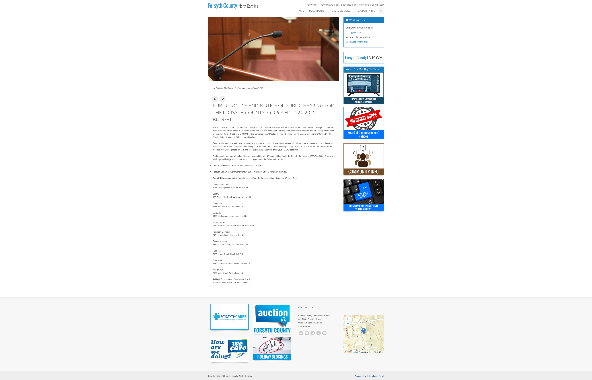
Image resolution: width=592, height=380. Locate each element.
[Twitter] (318, 333)
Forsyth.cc (312, 5)
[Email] (324, 333)
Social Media (378, 5)
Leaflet (355, 352)
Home (301, 10)
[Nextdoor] (307, 333)
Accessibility (360, 375)
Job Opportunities (354, 32)
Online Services (343, 5)
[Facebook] (312, 333)
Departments (327, 5)
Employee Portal (376, 375)
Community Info (361, 5)
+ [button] (348, 319)
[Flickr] (301, 333)
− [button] (348, 324)
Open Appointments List (357, 41)
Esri (369, 352)
